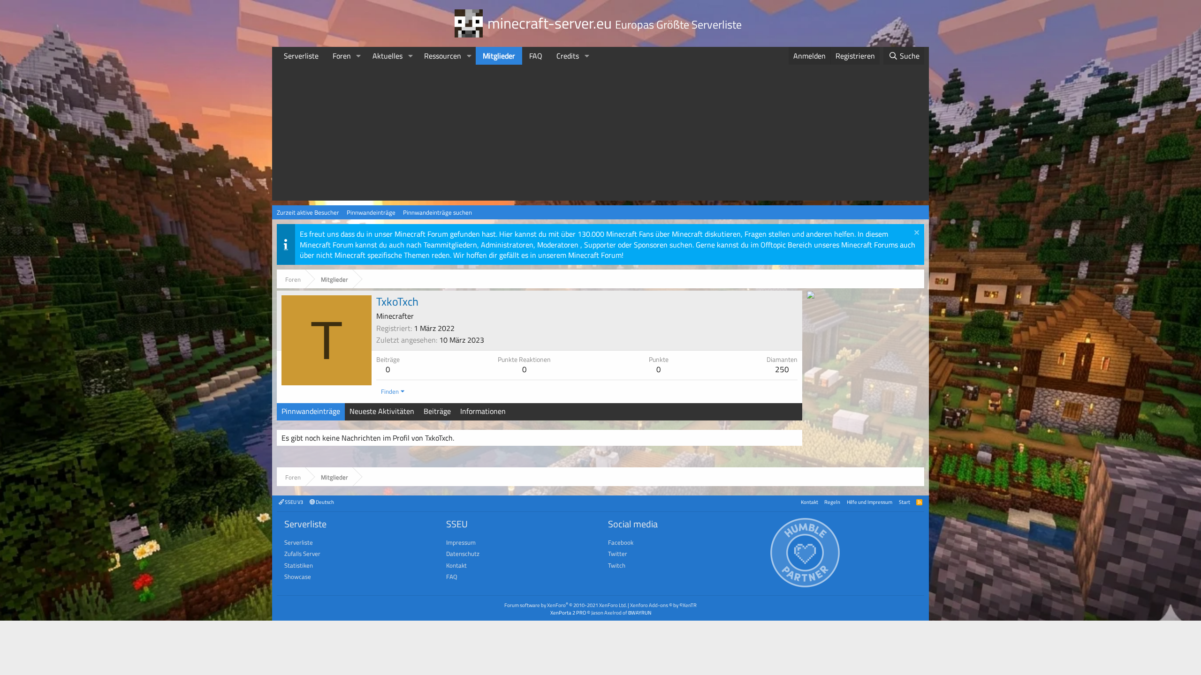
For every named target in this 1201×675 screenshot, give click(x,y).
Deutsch (324, 502)
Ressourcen (442, 55)
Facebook (620, 542)
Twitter (617, 553)
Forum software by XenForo (565, 605)
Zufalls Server (302, 553)
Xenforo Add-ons (663, 605)
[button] (358, 56)
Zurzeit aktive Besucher (308, 212)
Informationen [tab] (483, 411)
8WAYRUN (639, 612)
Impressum (461, 542)
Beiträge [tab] (437, 411)
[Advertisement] (600, 135)
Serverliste (301, 55)
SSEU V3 (293, 502)
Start (904, 502)
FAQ (535, 55)
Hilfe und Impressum (869, 502)
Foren (342, 55)
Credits (567, 55)
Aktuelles (387, 55)
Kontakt (809, 502)
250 (782, 369)
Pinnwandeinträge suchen (437, 212)
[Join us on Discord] (810, 295)
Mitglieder (499, 55)
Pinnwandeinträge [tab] (310, 411)
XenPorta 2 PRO (568, 612)
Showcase (297, 576)
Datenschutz (462, 553)
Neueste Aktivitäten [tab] (382, 411)
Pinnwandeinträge (371, 212)
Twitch (616, 565)
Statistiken (298, 565)
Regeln (832, 502)
